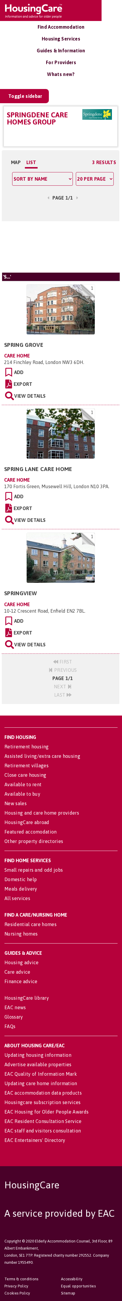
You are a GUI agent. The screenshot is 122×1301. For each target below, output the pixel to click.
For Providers (61, 62)
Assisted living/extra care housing (42, 756)
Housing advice (21, 962)
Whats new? (61, 74)
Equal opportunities (78, 1286)
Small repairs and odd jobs (33, 870)
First (65, 661)
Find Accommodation (61, 27)
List (31, 162)
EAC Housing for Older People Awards (46, 1111)
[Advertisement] (60, 247)
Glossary (13, 1017)
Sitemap (68, 1293)
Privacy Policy (16, 1286)
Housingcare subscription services (42, 1102)
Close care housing (25, 775)
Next (61, 686)
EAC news (15, 1007)
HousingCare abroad (26, 822)
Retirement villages (26, 765)
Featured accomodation (30, 831)
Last (60, 695)
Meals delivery (20, 888)
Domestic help (20, 879)
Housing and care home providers (41, 812)
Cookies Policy (17, 1293)
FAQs (9, 1026)
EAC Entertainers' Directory (34, 1140)
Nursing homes (21, 933)
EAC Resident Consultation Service (43, 1121)
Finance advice (20, 981)
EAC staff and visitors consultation (42, 1130)
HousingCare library (26, 998)
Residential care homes (30, 924)
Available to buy (22, 794)
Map (16, 162)
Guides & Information (61, 50)
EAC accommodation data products (43, 1093)
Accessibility (71, 1279)
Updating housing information (37, 1055)
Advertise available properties (38, 1064)
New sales (15, 803)
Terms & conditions (21, 1279)
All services (17, 898)
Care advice (17, 972)
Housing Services (61, 38)
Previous (65, 670)
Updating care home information (40, 1083)
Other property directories (33, 841)
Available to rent (22, 784)
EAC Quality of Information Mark (40, 1074)
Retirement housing (26, 746)
